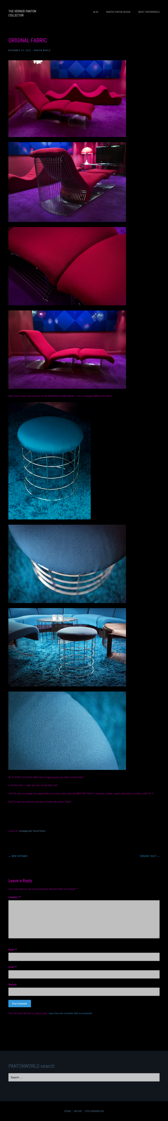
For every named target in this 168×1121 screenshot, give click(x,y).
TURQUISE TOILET (150, 856)
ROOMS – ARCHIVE (73, 1111)
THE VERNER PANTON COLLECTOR (22, 13)
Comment (14, 897)
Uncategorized (25, 831)
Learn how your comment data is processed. (70, 1013)
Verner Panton (39, 831)
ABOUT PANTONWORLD (149, 12)
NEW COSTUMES (18, 856)
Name (12, 949)
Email (12, 967)
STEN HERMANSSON (94, 1111)
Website (12, 984)
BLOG (95, 12)
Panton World (42, 50)
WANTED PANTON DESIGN (118, 12)
